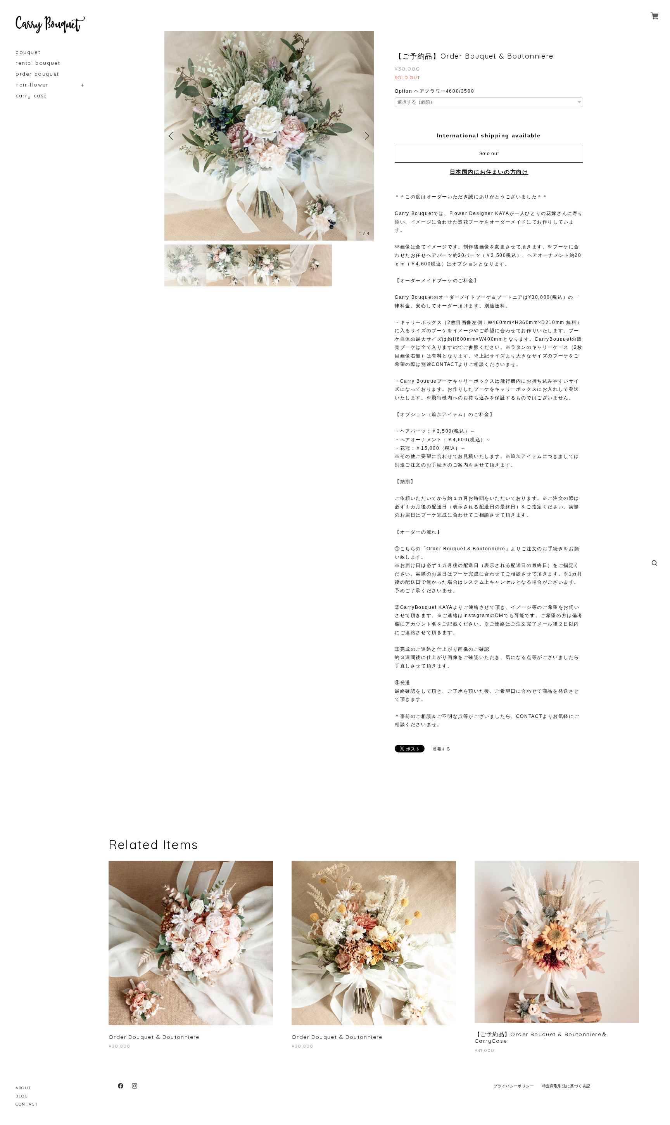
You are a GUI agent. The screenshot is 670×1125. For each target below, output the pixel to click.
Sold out (489, 153)
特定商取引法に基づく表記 (566, 1086)
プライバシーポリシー (514, 1086)
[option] (269, 136)
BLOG (22, 1096)
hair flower (32, 84)
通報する (442, 749)
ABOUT (24, 1087)
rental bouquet (38, 63)
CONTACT (27, 1104)
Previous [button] (172, 136)
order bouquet (37, 73)
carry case (31, 95)
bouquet (28, 52)
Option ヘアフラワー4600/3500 (434, 91)
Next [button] (366, 136)
